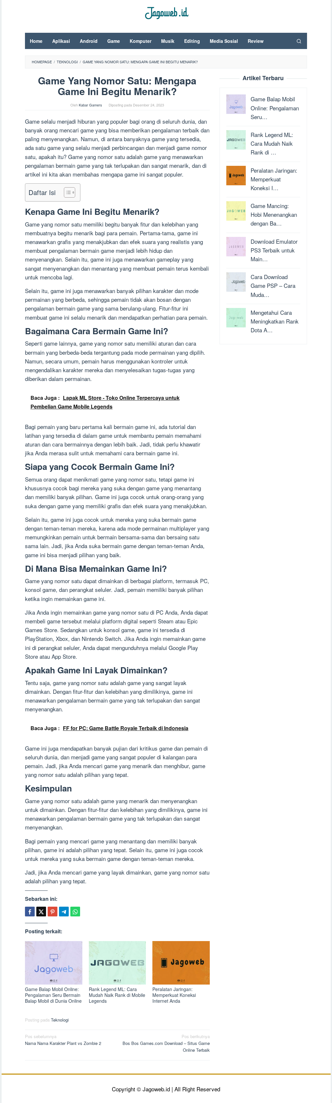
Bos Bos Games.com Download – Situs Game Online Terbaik (166, 1043)
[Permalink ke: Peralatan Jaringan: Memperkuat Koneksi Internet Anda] (181, 963)
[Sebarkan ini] (30, 911)
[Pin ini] (52, 911)
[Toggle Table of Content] (66, 192)
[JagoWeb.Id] (166, 12)
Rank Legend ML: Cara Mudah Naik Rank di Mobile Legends (117, 995)
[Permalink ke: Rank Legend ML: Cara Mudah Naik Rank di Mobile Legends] (117, 963)
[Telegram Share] (64, 911)
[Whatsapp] (75, 911)
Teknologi (60, 1020)
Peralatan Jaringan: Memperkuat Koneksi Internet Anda (174, 995)
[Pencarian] (299, 41)
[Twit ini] (41, 911)
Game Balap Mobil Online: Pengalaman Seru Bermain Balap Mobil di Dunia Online (53, 995)
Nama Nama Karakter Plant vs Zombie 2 (63, 1039)
